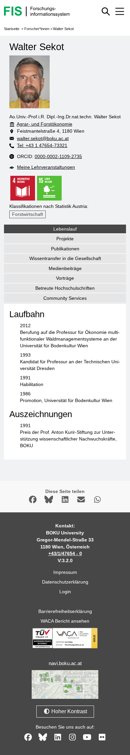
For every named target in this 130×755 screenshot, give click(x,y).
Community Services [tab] (65, 298)
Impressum (65, 572)
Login (65, 591)
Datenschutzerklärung (65, 582)
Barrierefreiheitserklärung (65, 611)
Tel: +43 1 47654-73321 (42, 145)
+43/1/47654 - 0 (65, 553)
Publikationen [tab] (65, 248)
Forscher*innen (36, 29)
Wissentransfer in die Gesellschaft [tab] (65, 258)
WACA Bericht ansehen (65, 621)
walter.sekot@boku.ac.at (43, 138)
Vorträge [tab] (65, 278)
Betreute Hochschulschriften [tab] (65, 288)
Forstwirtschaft (27, 214)
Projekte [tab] (65, 238)
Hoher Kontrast (68, 711)
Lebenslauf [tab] (65, 229)
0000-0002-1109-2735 (58, 156)
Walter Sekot (63, 29)
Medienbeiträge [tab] (65, 268)
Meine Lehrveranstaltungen (46, 167)
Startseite (11, 29)
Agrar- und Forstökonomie (44, 124)
